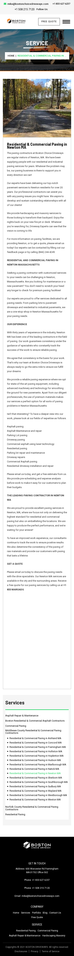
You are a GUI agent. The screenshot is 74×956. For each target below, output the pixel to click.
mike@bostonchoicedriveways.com (27, 3)
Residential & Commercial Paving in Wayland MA (35, 790)
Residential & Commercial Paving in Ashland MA (35, 738)
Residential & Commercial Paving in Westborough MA (38, 795)
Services (25, 912)
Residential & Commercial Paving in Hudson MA (35, 760)
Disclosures (21, 951)
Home (11, 55)
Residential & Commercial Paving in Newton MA (35, 773)
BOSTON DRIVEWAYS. (37, 947)
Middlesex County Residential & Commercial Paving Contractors (33, 731)
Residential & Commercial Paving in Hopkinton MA (36, 755)
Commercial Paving (15, 725)
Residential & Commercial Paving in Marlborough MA (37, 764)
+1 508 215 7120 (25, 9)
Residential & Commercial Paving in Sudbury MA (35, 786)
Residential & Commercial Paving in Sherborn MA (35, 777)
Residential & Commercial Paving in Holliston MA (35, 751)
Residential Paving (15, 814)
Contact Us (55, 912)
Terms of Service (50, 951)
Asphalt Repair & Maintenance (21, 715)
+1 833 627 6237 (61, 3)
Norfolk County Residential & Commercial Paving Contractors (31, 808)
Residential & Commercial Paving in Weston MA (35, 799)
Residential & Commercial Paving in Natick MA (34, 768)
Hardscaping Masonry (53, 935)
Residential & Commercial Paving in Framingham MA (37, 747)
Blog (45, 912)
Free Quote (49, 21)
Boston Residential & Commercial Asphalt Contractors (35, 720)
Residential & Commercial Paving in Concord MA (35, 742)
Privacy (34, 951)
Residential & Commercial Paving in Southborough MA (38, 782)
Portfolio (36, 912)
